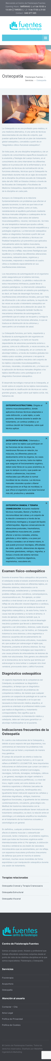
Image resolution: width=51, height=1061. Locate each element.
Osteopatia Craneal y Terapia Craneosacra (22, 886)
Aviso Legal (7, 1013)
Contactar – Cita (9, 1007)
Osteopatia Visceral (11, 898)
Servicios (29, 80)
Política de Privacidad (12, 1019)
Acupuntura (7, 984)
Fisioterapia (7, 977)
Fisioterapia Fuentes (34, 77)
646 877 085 (30, 13)
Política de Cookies (11, 1025)
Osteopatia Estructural (12, 892)
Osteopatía (7, 990)
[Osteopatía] (25, 109)
